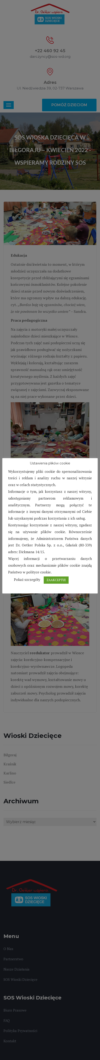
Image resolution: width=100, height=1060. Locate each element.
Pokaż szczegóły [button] (27, 579)
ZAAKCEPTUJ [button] (56, 580)
